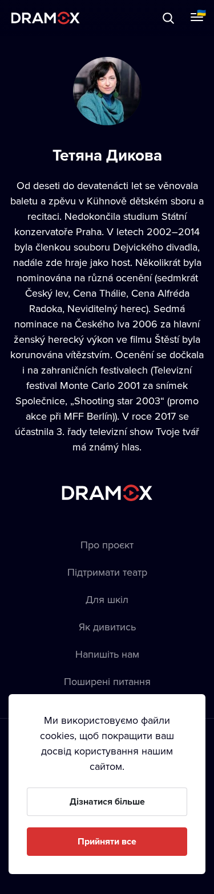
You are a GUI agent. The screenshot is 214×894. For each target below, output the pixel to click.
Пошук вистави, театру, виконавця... (124, 18)
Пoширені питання (107, 681)
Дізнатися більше (107, 801)
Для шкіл (107, 599)
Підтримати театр (107, 572)
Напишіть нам (107, 654)
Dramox (45, 18)
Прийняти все (107, 841)
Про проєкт (107, 545)
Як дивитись (107, 627)
